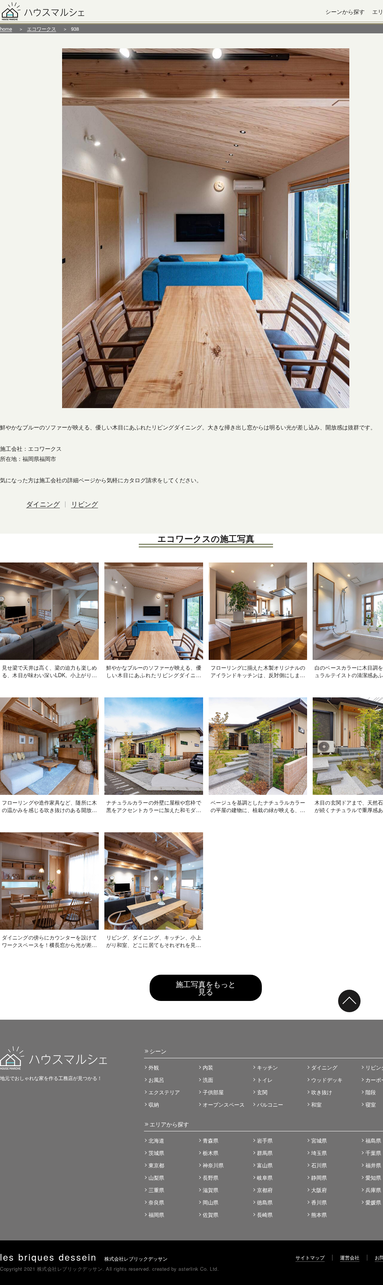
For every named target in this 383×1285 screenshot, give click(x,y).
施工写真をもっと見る (206, 987)
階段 (370, 1092)
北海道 (156, 1140)
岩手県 (265, 1140)
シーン (158, 1051)
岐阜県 (265, 1177)
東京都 (156, 1165)
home (6, 28)
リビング (84, 504)
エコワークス (41, 28)
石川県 (319, 1165)
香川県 (319, 1202)
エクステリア (164, 1092)
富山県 (265, 1165)
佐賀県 (210, 1214)
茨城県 (156, 1152)
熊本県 (319, 1214)
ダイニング (43, 504)
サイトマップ (310, 1257)
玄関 (262, 1092)
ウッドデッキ (327, 1079)
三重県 (156, 1190)
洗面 (208, 1079)
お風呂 (156, 1079)
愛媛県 (373, 1202)
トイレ (265, 1079)
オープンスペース (224, 1104)
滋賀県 (210, 1190)
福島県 (373, 1140)
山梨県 (156, 1177)
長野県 (210, 1177)
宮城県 (319, 1140)
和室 (316, 1104)
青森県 (210, 1140)
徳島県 (265, 1202)
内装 (208, 1067)
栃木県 (210, 1152)
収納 (153, 1104)
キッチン (267, 1067)
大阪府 (319, 1190)
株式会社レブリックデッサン (84, 1258)
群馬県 (265, 1152)
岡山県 (210, 1202)
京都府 (265, 1190)
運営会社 (349, 1257)
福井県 (373, 1165)
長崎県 (265, 1214)
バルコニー (270, 1104)
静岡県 (319, 1177)
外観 (153, 1067)
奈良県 (156, 1202)
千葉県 (373, 1152)
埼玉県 (319, 1152)
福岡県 (156, 1214)
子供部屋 (213, 1092)
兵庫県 (373, 1190)
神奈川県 (213, 1165)
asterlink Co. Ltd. (198, 1268)
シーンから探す (345, 11)
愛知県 (373, 1177)
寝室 (370, 1104)
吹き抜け (321, 1092)
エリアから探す (169, 1124)
